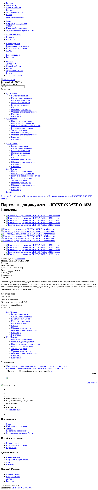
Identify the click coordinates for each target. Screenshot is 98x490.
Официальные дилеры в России (20, 30)
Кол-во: (4, 270)
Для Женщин (11, 93)
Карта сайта (11, 39)
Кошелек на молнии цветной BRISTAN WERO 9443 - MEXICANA (35, 369)
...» (52, 371)
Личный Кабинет (13, 474)
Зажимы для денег (19, 130)
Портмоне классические (21, 121)
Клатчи (14, 107)
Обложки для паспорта (21, 109)
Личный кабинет (13, 8)
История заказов (13, 55)
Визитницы (16, 116)
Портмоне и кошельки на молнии (25, 126)
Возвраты (10, 37)
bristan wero (20, 258)
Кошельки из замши (20, 105)
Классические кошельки (21, 98)
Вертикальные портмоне (22, 128)
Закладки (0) (11, 5)
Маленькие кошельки (20, 103)
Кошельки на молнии (20, 100)
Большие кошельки (19, 96)
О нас (8, 21)
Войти (9, 15)
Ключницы (16, 114)
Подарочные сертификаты (17, 46)
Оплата (9, 26)
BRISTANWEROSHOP (22, 488)
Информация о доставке (16, 23)
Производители (13, 44)
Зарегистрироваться (14, 17)
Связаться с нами (13, 35)
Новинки (10, 192)
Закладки (10, 479)
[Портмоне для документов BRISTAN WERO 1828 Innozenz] (28, 229)
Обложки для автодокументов (24, 112)
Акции (9, 50)
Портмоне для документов (22, 123)
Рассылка (10, 57)
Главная (9, 3)
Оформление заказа (14, 12)
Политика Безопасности (16, 28)
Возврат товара (12, 443)
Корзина (9, 10)
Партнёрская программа (16, 48)
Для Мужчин (11, 119)
